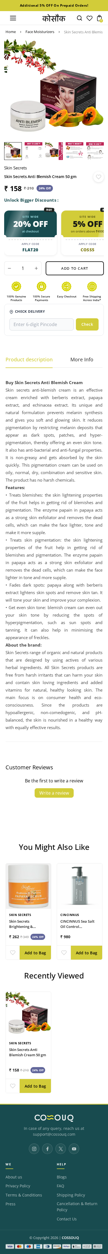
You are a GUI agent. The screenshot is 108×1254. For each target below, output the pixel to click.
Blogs (62, 1177)
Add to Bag (35, 952)
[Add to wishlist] (98, 177)
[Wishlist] (89, 19)
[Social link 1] (34, 1148)
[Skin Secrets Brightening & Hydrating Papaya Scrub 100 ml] (28, 886)
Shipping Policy (71, 1195)
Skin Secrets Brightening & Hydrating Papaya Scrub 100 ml (24, 928)
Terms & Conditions (24, 1195)
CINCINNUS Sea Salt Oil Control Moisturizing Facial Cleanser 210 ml (77, 928)
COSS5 (88, 249)
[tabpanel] (14, 151)
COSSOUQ (70, 1237)
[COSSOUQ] (54, 1118)
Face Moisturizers (39, 31)
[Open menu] (13, 18)
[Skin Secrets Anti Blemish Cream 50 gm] (28, 1014)
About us (14, 1177)
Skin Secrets (15, 168)
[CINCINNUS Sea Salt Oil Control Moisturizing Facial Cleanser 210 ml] (79, 886)
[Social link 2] (47, 1148)
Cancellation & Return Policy (77, 1206)
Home (11, 31)
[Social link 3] (60, 1148)
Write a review (54, 793)
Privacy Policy (18, 1185)
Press (11, 1204)
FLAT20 (30, 249)
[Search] (79, 18)
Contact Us (67, 1219)
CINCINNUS (69, 915)
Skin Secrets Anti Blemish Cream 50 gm (27, 1052)
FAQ (60, 1185)
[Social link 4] (74, 1148)
